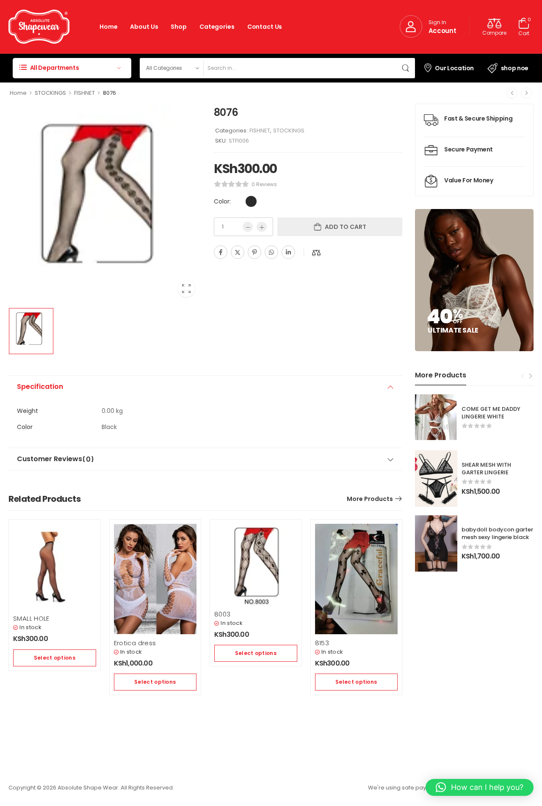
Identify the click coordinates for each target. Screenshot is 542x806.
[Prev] (512, 93)
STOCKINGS (50, 93)
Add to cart (345, 227)
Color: (222, 201)
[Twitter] (237, 252)
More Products (370, 499)
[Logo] (38, 26)
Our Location (454, 68)
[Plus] (262, 227)
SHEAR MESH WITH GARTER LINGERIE (486, 468)
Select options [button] (54, 657)
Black (251, 201)
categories (217, 26)
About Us (144, 26)
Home (108, 26)
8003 (222, 614)
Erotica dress (135, 642)
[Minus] (248, 227)
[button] (480, 787)
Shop (178, 26)
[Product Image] (104, 203)
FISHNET (84, 93)
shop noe (514, 68)
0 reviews (264, 184)
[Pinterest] (254, 252)
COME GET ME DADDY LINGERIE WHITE (491, 413)
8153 (322, 642)
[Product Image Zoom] (186, 288)
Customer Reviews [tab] (55, 459)
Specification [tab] (40, 386)
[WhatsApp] (271, 252)
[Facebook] (220, 252)
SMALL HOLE (31, 618)
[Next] (526, 93)
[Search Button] (406, 68)
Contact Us (264, 26)
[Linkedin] (288, 252)
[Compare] (316, 253)
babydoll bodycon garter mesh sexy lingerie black (497, 533)
